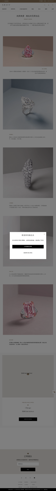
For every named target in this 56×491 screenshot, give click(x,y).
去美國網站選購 (28, 246)
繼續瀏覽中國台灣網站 (28, 252)
